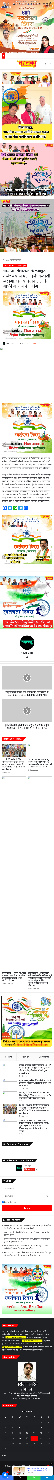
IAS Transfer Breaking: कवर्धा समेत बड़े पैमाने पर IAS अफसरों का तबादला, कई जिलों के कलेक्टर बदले (40, 763)
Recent (8, 1057)
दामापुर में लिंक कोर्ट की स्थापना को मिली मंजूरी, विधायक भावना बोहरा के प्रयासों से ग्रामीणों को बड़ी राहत (35, 1095)
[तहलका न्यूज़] (27, 64)
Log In (27, 1208)
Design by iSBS (27, 1470)
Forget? (47, 1196)
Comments (44, 1057)
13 (27, 1433)
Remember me (10, 1202)
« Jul (4, 1455)
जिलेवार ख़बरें (22, 266)
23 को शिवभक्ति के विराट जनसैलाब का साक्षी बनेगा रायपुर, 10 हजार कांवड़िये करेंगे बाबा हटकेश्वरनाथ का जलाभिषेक (13, 764)
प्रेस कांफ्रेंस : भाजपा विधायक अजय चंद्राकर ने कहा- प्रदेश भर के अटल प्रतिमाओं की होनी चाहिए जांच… (14, 977)
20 (27, 1438)
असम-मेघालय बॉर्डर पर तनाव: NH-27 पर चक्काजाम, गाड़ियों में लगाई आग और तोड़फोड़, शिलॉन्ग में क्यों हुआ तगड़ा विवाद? (35, 1069)
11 (13, 1433)
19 (20, 1438)
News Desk (10, 343)
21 (34, 1438)
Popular (25, 1057)
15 (41, 1433)
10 (5, 1433)
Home (7, 260)
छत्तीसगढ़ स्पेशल (16, 260)
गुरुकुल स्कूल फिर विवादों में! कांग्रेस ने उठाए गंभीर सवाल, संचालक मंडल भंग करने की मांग (35, 1083)
